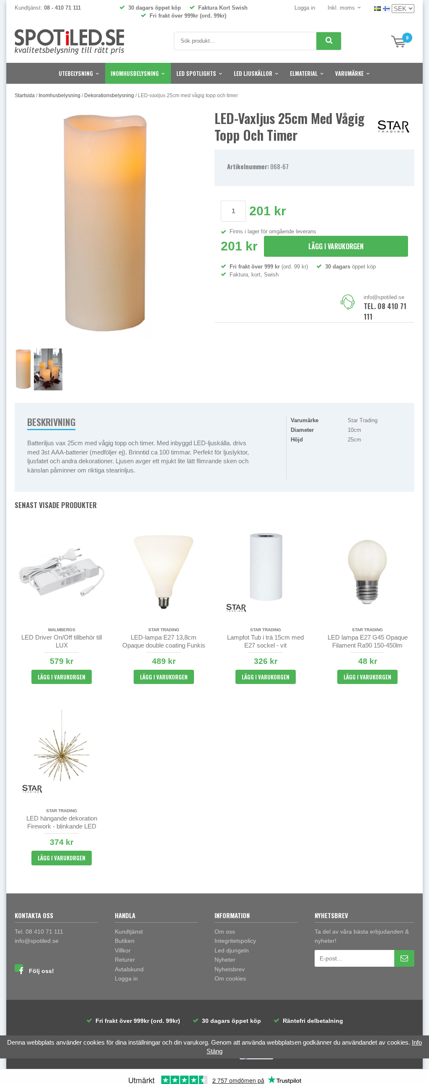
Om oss (224, 931)
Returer (125, 959)
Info (417, 1042)
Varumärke (349, 73)
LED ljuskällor (253, 73)
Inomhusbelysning (135, 73)
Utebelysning (76, 73)
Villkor (123, 950)
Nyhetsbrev (229, 969)
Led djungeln (231, 950)
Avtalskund (129, 969)
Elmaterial (304, 73)
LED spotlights (196, 73)
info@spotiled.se (384, 297)
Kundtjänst (129, 931)
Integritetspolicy (235, 940)
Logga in (305, 8)
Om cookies (230, 978)
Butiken (124, 940)
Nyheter (224, 959)
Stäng (214, 1051)
